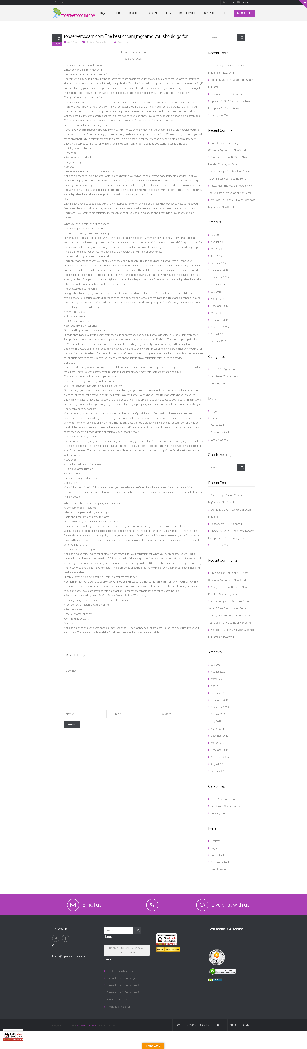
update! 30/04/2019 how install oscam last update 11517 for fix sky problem (231, 105)
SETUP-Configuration (223, 369)
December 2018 (219, 270)
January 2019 (218, 263)
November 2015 (220, 327)
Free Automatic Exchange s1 (123, 978)
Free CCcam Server (117, 999)
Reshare (153, 13)
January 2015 (218, 341)
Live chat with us (231, 905)
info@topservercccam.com (71, 956)
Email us (92, 905)
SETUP (118, 13)
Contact (208, 13)
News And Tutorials (198, 1025)
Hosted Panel (187, 13)
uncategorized (219, 383)
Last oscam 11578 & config (226, 94)
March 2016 (217, 313)
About (233, 1025)
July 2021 (216, 234)
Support (230, 2)
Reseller (135, 13)
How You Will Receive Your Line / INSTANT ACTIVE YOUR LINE (126, 950)
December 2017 (219, 306)
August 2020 (218, 242)
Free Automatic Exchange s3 (123, 992)
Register (215, 411)
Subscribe (246, 13)
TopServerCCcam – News (225, 376)
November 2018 (220, 277)
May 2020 (216, 249)
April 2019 (216, 256)
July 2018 (216, 291)
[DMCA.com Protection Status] (168, 949)
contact (247, 1025)
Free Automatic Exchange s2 (123, 985)
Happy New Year (220, 115)
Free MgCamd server (118, 1006)
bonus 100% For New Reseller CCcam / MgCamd (231, 83)
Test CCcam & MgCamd (120, 971)
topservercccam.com (86, 1025)
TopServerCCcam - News (98, 42)
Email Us (247, 2)
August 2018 (218, 284)
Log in (214, 418)
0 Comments (123, 42)
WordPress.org (219, 439)
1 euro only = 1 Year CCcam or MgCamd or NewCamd (226, 69)
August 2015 (218, 334)
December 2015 (219, 320)
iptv (168, 13)
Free (224, 13)
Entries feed (217, 425)
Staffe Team (72, 42)
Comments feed (220, 432)
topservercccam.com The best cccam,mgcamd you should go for (126, 36)
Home (103, 13)
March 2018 (217, 298)
